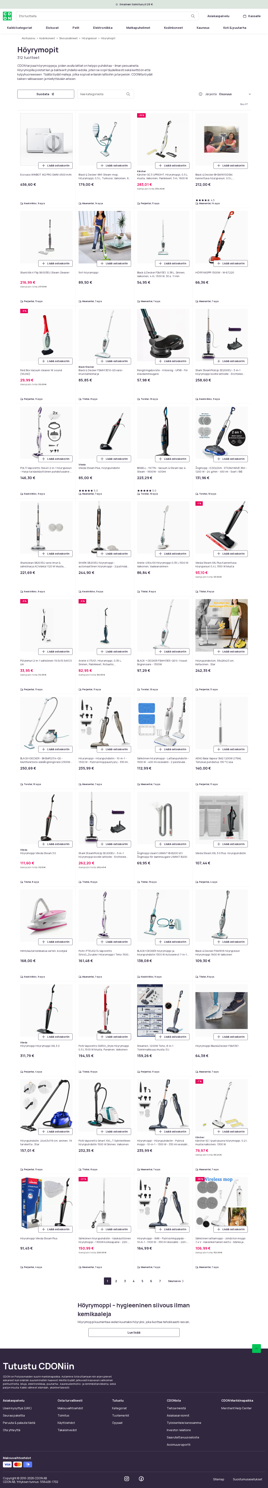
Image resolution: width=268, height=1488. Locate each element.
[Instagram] (127, 1478)
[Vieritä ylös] (256, 1348)
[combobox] (107, 16)
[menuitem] (19, 27)
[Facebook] (141, 1478)
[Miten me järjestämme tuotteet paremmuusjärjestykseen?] (200, 94)
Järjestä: (211, 94)
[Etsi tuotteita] (193, 16)
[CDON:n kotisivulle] (7, 16)
